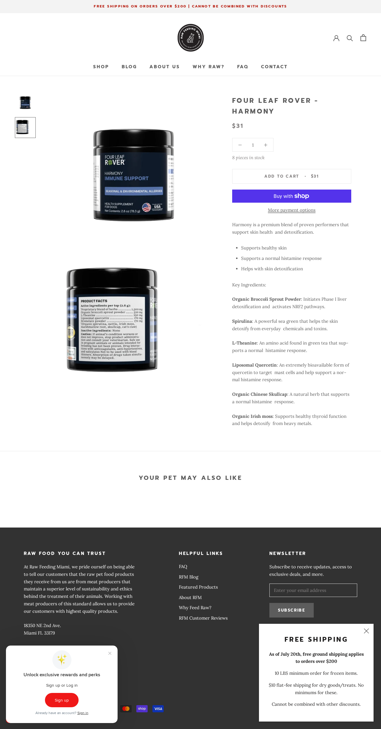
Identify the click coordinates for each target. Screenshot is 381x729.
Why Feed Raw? (195, 607)
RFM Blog (188, 577)
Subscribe (291, 610)
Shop (101, 66)
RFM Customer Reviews (203, 618)
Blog (129, 66)
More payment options (292, 210)
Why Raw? (209, 66)
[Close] (366, 631)
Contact (274, 66)
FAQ (243, 66)
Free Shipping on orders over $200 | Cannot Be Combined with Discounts (190, 6)
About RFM (190, 597)
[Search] (350, 38)
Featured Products (198, 587)
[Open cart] (363, 37)
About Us (164, 66)
